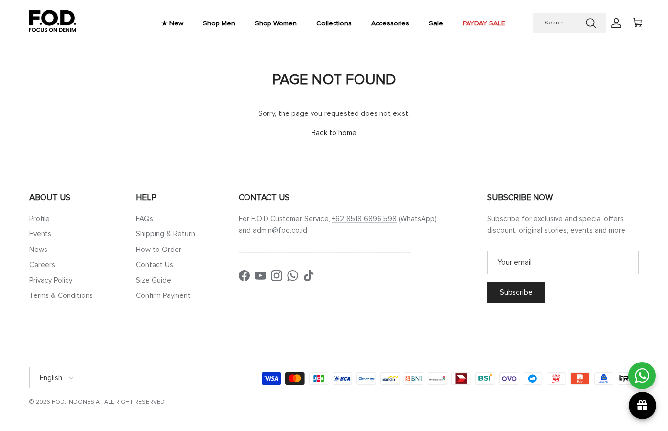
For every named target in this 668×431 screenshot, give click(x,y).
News (38, 249)
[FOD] (52, 23)
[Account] (614, 23)
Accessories (390, 23)
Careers (42, 264)
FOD (58, 402)
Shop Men (219, 23)
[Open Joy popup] (642, 405)
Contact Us (154, 264)
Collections (334, 23)
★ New (172, 23)
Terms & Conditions (61, 295)
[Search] (591, 23)
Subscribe (516, 292)
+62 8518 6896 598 (364, 218)
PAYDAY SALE (484, 23)
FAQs (144, 218)
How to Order (158, 249)
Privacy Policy (50, 280)
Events (40, 233)
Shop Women (276, 23)
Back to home (334, 132)
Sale (436, 23)
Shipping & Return (165, 233)
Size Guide (153, 280)
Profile (39, 218)
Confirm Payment (163, 295)
